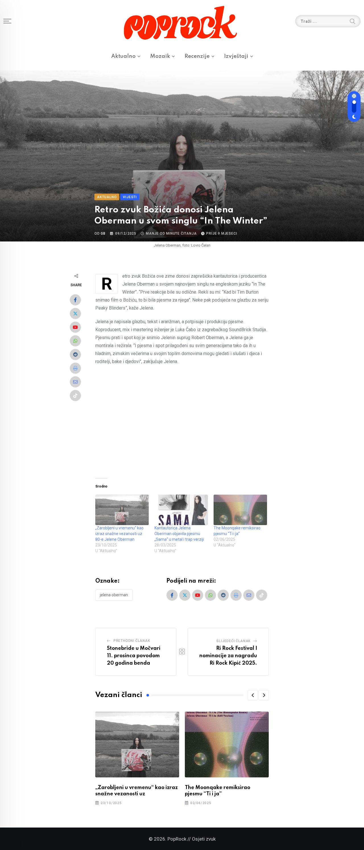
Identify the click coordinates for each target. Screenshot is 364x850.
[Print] (75, 368)
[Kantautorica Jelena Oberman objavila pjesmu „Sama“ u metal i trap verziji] (181, 510)
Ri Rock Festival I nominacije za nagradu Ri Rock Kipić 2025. (228, 655)
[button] (253, 695)
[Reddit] (75, 354)
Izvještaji (236, 56)
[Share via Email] (75, 382)
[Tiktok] (75, 395)
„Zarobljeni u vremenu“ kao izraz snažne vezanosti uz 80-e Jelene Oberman (119, 534)
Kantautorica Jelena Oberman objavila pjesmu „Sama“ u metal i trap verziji (179, 534)
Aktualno (123, 56)
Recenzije (197, 56)
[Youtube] (75, 327)
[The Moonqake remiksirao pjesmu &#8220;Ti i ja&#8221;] (240, 510)
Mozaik (160, 56)
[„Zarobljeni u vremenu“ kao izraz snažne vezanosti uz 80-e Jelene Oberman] (122, 510)
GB (103, 233)
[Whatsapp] (75, 341)
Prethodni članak (131, 641)
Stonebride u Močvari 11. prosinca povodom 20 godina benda (133, 655)
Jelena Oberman (114, 595)
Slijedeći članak (233, 641)
